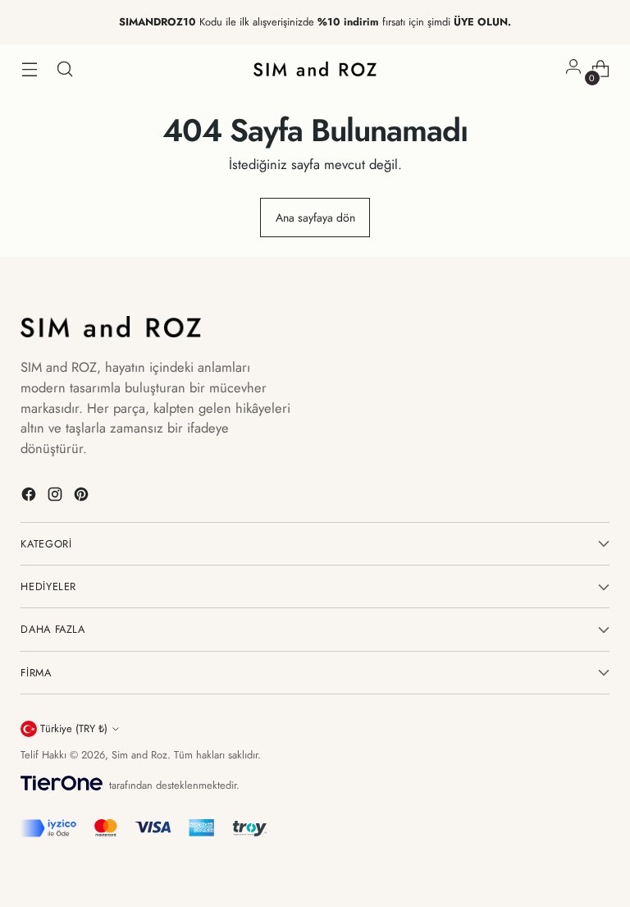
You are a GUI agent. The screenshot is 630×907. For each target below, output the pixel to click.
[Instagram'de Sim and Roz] (56, 497)
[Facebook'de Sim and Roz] (30, 497)
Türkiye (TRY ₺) (73, 728)
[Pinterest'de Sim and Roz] (83, 497)
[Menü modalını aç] (29, 69)
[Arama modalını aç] (64, 69)
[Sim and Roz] (315, 69)
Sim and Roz (139, 755)
